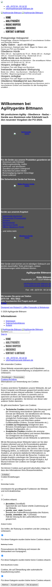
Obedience (11, 28)
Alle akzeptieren (32, 585)
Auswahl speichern (17, 585)
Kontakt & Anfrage (15, 31)
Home (8, 17)
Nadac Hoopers (13, 24)
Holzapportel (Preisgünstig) (14, 218)
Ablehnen (5, 585)
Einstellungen (6, 377)
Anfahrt (9, 325)
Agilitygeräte (13, 21)
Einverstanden (19, 377)
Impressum (10, 321)
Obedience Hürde (10, 225)
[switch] (2, 495)
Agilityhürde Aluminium (12, 216)
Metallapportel (9, 223)
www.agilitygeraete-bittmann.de (37, 286)
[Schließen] (2, 384)
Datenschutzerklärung (15, 323)
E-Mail (4, 303)
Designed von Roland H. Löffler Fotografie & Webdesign (25, 307)
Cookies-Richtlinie (9, 379)
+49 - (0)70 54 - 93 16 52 (16, 6)
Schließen (5, 475)
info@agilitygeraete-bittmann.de (19, 9)
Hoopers (6, 220)
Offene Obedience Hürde (13, 227)
